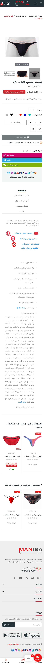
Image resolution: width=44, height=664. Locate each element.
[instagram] (38, 578)
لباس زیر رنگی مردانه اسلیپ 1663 (32, 456)
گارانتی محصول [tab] (22, 200)
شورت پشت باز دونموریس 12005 (11, 515)
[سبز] (13, 469)
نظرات (22, 211)
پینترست (23, 151)
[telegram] (26, 578)
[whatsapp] (32, 578)
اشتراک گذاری (30, 151)
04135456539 (28, 570)
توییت (27, 151)
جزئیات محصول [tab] (22, 195)
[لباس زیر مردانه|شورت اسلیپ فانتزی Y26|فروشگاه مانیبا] (34, 74)
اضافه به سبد (15, 122)
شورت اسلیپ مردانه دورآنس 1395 (11, 456)
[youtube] (20, 578)
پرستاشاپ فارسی (13, 644)
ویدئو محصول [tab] (22, 206)
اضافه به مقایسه (33, 128)
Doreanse (11, 453)
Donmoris (32, 453)
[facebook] (14, 578)
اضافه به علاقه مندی (39, 128)
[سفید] (10, 469)
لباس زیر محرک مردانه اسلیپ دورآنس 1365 (32, 515)
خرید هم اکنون (20, 137)
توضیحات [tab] (22, 190)
